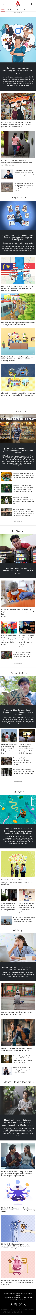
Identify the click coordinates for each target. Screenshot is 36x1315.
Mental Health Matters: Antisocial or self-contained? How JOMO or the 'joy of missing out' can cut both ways (16, 1246)
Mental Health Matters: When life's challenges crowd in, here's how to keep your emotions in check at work (17, 1282)
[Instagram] (15, 1305)
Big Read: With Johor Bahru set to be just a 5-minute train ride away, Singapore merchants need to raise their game (17, 288)
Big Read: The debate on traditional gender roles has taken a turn (18, 70)
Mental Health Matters (18, 1082)
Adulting (17, 930)
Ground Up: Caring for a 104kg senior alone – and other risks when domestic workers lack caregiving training (17, 163)
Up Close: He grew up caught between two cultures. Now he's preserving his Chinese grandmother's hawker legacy (16, 124)
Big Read (10, 10)
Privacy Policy (25, 1297)
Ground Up (17, 673)
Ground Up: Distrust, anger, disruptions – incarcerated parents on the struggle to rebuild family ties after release (26, 749)
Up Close (17, 10)
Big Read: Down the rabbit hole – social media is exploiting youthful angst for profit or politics (17, 238)
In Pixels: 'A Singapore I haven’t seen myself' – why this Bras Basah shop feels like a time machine (26, 640)
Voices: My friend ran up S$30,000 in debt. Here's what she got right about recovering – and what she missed (18, 831)
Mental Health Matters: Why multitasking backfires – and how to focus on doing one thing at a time (18, 1210)
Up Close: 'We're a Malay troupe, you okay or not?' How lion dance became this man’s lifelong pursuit (23, 475)
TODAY (3, 10)
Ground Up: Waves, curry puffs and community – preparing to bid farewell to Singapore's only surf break (9, 749)
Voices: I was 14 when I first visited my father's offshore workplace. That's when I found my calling (24, 919)
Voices (17, 791)
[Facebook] (11, 1305)
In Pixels (25, 10)
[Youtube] (24, 1305)
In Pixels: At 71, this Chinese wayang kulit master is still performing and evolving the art (22, 654)
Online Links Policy (21, 1299)
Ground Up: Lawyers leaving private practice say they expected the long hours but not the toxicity (23, 771)
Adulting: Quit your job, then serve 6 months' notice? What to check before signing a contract (24, 173)
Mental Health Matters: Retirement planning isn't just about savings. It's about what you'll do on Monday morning (17, 1122)
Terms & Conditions (16, 1297)
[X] (20, 1305)
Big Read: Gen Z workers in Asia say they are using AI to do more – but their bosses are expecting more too (17, 359)
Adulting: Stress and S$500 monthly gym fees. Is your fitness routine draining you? (23, 1070)
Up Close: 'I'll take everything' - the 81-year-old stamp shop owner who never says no (18, 451)
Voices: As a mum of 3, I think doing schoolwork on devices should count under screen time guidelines (26, 908)
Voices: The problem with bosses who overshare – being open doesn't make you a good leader (16, 882)
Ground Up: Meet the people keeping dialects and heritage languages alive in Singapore (18, 712)
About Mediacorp (7, 1297)
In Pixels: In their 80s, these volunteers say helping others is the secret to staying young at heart (17, 612)
